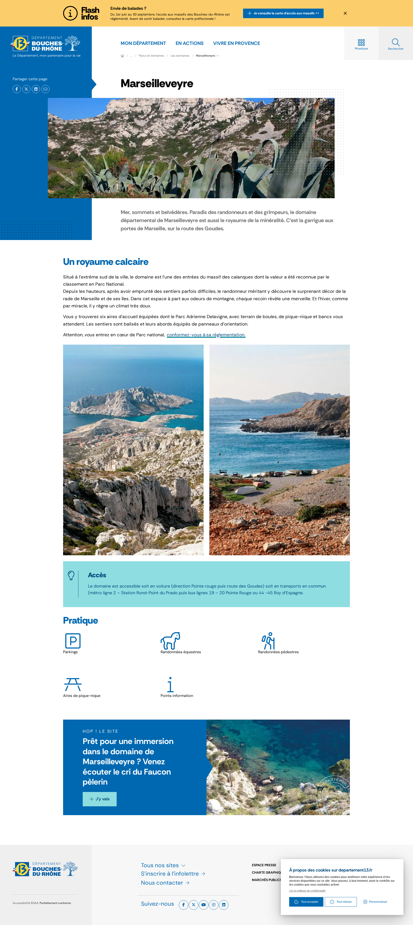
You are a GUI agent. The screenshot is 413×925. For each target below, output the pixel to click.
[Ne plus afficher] (345, 13)
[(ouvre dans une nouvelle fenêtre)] (17, 89)
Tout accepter (309, 902)
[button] (45, 89)
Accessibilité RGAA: (42, 903)
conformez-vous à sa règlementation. (206, 335)
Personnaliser (378, 902)
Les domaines (180, 56)
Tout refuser (344, 902)
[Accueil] (122, 56)
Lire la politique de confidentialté (307, 890)
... (131, 56)
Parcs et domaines (151, 56)
